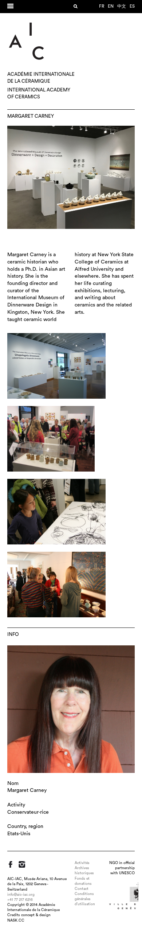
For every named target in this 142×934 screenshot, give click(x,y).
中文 (121, 6)
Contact (81, 889)
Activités (82, 863)
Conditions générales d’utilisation (85, 899)
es (132, 6)
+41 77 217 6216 (20, 900)
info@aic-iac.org (21, 894)
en (111, 6)
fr (101, 6)
